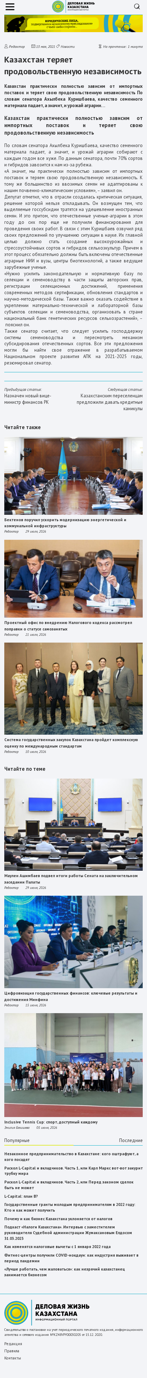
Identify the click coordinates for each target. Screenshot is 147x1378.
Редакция (13, 1343)
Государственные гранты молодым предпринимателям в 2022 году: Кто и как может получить (69, 1207)
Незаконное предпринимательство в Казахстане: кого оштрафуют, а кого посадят (71, 1156)
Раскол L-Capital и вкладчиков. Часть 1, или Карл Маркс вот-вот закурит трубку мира (73, 1171)
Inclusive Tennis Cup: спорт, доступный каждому (50, 1122)
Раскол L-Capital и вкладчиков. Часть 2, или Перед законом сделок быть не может (68, 1185)
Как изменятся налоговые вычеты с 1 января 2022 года (57, 1246)
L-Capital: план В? (21, 1196)
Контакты (12, 1358)
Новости (68, 46)
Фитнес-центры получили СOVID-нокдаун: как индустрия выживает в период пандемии (71, 1258)
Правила (11, 1350)
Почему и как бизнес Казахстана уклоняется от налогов (58, 1218)
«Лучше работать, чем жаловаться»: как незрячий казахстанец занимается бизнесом (64, 1272)
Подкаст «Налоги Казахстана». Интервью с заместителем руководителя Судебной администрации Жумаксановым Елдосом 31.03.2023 (68, 1232)
